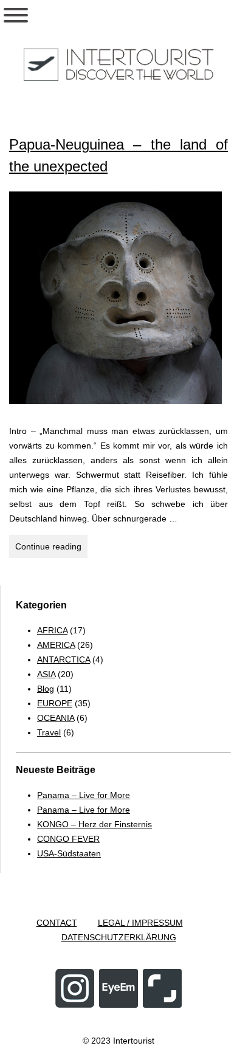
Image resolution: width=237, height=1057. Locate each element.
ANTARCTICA (63, 659)
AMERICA (56, 645)
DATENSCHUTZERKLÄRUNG (118, 937)
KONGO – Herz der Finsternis (94, 824)
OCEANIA (55, 718)
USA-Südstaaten (69, 853)
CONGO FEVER (68, 839)
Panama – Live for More (83, 795)
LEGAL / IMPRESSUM (140, 923)
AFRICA (52, 630)
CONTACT (56, 923)
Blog (45, 689)
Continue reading (51, 549)
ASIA (46, 674)
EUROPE (54, 703)
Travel (49, 732)
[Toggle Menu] (16, 15)
